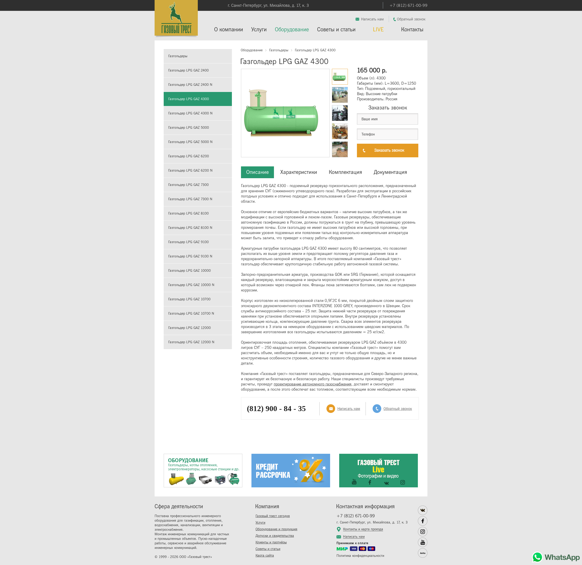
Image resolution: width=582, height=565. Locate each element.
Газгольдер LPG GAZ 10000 (189, 270)
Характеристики (298, 172)
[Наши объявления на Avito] (422, 553)
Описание (257, 172)
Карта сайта (265, 556)
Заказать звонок (389, 150)
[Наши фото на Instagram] (422, 531)
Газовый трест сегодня (273, 516)
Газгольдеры (177, 56)
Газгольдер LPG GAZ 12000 (189, 328)
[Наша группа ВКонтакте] (422, 510)
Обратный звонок (411, 19)
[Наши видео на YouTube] (422, 542)
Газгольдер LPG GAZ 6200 (188, 156)
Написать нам (372, 19)
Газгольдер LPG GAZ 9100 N (190, 256)
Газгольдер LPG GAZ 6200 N (190, 170)
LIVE (378, 29)
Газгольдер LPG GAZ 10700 (189, 299)
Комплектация (345, 172)
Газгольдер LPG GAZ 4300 (188, 99)
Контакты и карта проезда (363, 529)
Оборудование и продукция (276, 529)
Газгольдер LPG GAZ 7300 (188, 185)
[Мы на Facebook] (422, 521)
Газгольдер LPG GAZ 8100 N (190, 227)
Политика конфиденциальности (360, 556)
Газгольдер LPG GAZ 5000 (188, 127)
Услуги (259, 29)
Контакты (412, 29)
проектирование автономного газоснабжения (312, 384)
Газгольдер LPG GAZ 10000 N (191, 285)
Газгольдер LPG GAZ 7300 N (190, 199)
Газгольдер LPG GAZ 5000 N (190, 142)
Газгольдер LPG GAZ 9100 (188, 242)
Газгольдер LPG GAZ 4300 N (190, 113)
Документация (390, 172)
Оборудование (292, 29)
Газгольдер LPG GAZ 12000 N (191, 342)
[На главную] (176, 19)
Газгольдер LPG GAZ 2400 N (190, 84)
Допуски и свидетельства (275, 536)
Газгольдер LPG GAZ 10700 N (191, 313)
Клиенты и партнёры (271, 542)
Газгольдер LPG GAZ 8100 (188, 213)
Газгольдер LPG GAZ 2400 (188, 70)
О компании (228, 29)
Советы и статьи (336, 29)
